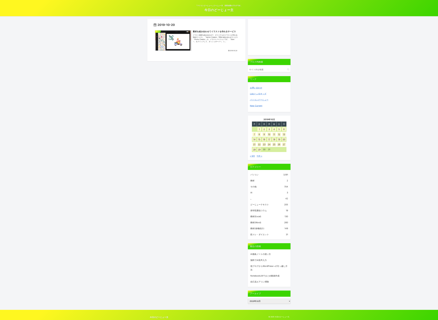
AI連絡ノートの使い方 (260, 254)
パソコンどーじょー (259, 100)
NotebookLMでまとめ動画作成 (264, 276)
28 (254, 149)
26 (279, 144)
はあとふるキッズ (258, 94)
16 (264, 139)
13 (284, 134)
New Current (256, 106)
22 (259, 144)
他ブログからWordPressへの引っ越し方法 (268, 268)
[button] (288, 69)
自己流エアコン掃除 (259, 282)
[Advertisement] (269, 37)
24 (269, 144)
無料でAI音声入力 (258, 260)
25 (274, 144)
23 (264, 144)
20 (284, 139)
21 (254, 144)
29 (259, 149)
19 (279, 139)
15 (259, 139)
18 (274, 139)
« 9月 (252, 156)
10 (269, 134)
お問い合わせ (256, 88)
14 (254, 139)
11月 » (259, 156)
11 (274, 134)
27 (284, 144)
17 (269, 139)
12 (279, 134)
